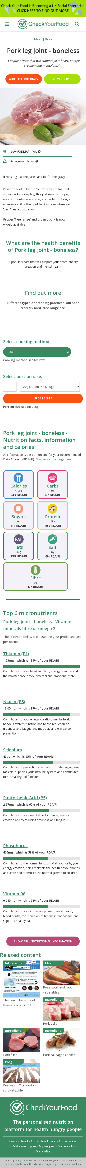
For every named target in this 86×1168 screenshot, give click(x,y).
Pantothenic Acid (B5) (25, 798)
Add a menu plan (24, 1146)
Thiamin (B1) (16, 654)
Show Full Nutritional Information (43, 941)
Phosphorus (15, 845)
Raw (10, 352)
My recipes (47, 1146)
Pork (48, 39)
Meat (38, 39)
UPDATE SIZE (43, 398)
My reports (66, 1146)
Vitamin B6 (14, 894)
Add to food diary (23, 79)
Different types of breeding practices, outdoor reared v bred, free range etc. (43, 305)
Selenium (12, 750)
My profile (43, 1151)
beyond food (18, 1141)
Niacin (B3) (14, 701)
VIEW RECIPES (62, 79)
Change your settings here (53, 459)
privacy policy (21, 1160)
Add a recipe (68, 1141)
